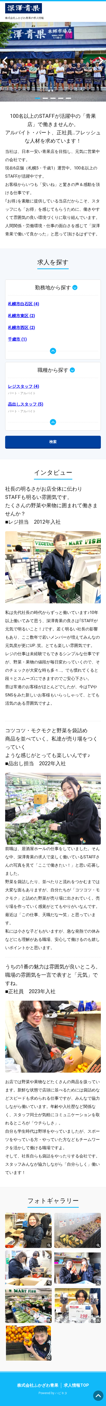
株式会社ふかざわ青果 (37, 1385)
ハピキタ (61, 1393)
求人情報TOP (76, 1385)
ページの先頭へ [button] (98, 1396)
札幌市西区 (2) (21, 327)
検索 (53, 442)
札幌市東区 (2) (21, 315)
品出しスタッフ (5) (25, 404)
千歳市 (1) (17, 339)
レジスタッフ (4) (23, 386)
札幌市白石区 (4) (23, 303)
